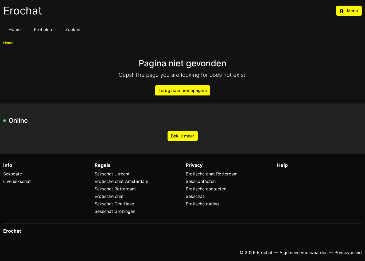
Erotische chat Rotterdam (212, 173)
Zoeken (72, 29)
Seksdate (12, 173)
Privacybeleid (348, 252)
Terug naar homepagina (182, 90)
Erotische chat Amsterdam (121, 181)
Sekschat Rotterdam (115, 188)
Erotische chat (109, 196)
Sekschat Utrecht (112, 173)
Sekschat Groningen (115, 211)
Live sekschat (17, 181)
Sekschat (195, 196)
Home (15, 29)
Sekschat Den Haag (114, 203)
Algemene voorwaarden (303, 252)
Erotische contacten (206, 188)
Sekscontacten (201, 181)
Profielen (43, 29)
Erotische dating (202, 203)
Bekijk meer (182, 136)
